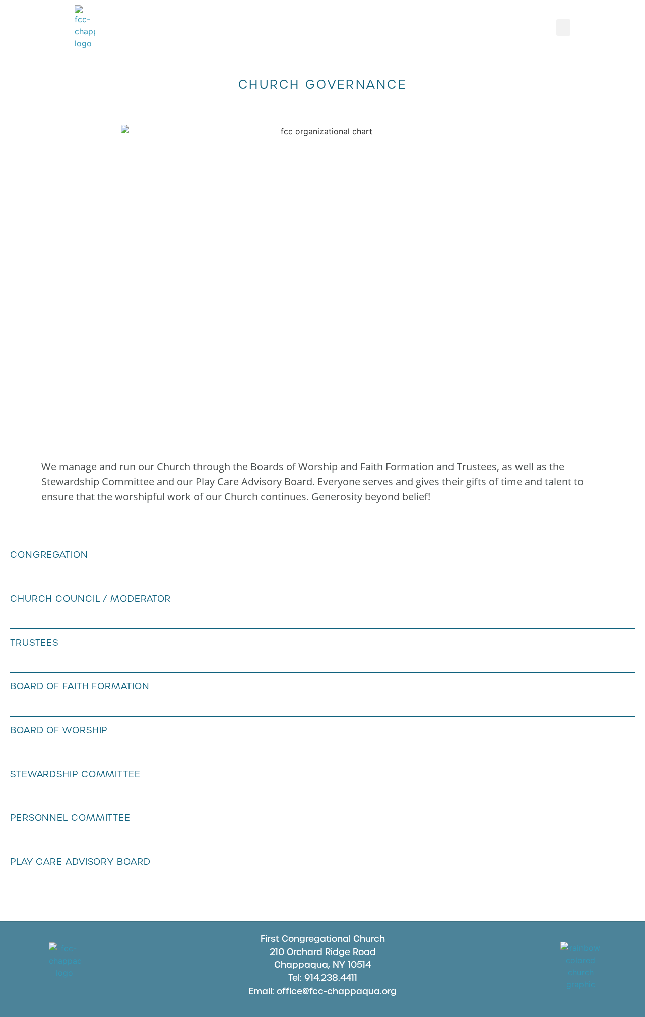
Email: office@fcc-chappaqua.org (322, 991)
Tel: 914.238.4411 (322, 977)
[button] (563, 27)
